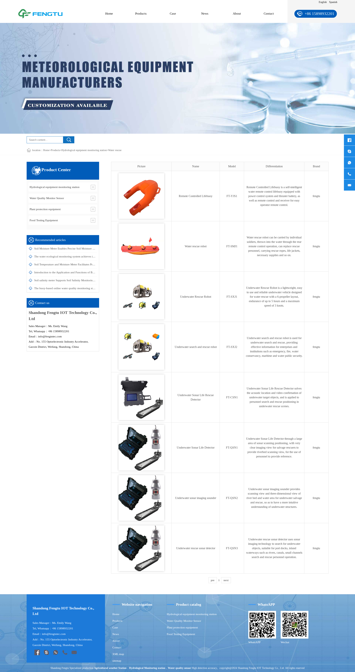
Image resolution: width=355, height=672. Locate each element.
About (237, 13)
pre (212, 580)
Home (109, 13)
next (226, 580)
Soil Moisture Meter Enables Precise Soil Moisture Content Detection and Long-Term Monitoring (65, 248)
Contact (269, 13)
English (323, 2)
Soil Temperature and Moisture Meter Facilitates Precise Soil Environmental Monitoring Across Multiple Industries (65, 264)
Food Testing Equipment (181, 634)
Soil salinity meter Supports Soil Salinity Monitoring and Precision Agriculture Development (65, 280)
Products (141, 13)
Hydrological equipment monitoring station (84, 150)
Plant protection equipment (182, 627)
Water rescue (114, 150)
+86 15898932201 (319, 13)
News (204, 13)
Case (173, 13)
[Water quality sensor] (40, 11)
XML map (118, 654)
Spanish (333, 2)
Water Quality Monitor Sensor (184, 620)
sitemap (116, 660)
